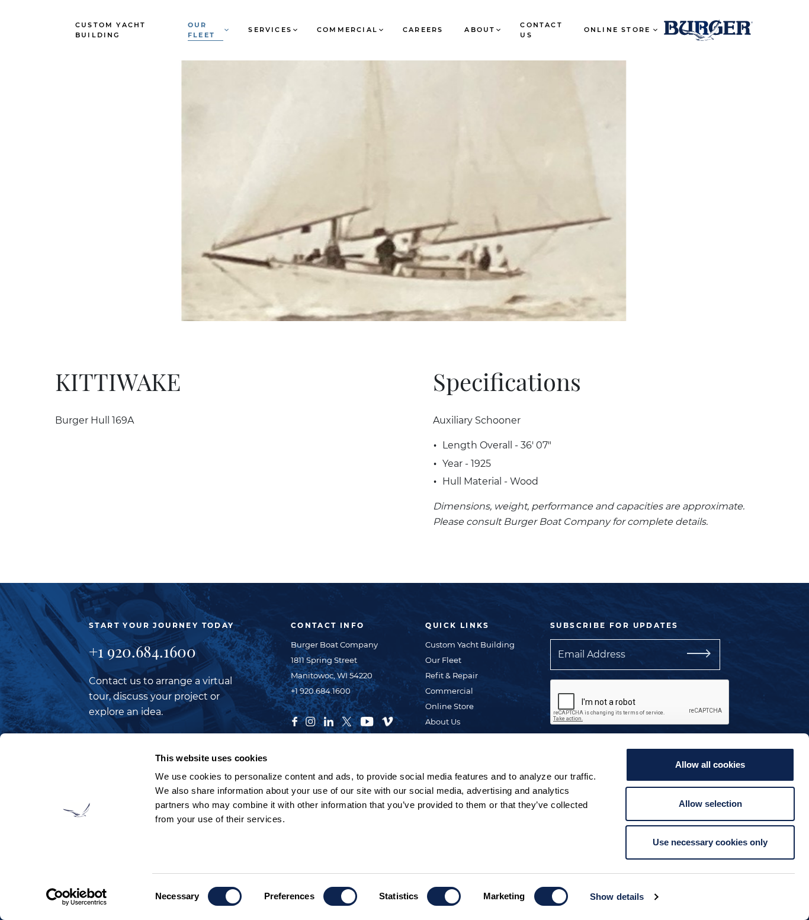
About (479, 29)
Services (270, 29)
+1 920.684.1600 (142, 651)
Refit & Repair (451, 675)
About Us (442, 721)
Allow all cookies (710, 764)
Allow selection (710, 804)
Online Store (617, 29)
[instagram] (310, 720)
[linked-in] (328, 720)
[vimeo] (387, 720)
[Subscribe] (712, 654)
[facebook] (294, 720)
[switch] (340, 896)
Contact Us (541, 30)
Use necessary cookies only (710, 842)
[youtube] (366, 720)
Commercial (347, 29)
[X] (347, 720)
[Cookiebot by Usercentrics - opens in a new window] (77, 897)
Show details (617, 897)
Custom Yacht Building (110, 30)
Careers (423, 29)
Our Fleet (201, 30)
